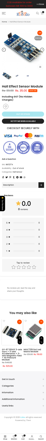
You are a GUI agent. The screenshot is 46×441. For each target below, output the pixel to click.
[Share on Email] (21, 177)
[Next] (42, 50)
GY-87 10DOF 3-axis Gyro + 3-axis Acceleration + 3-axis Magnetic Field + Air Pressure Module (12, 354)
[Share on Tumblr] (14, 177)
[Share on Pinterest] (10, 177)
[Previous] (4, 50)
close (41, 4)
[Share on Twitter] (6, 177)
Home (4, 22)
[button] (23, 223)
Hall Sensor (17, 172)
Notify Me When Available (23, 121)
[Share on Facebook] (3, 177)
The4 (28, 420)
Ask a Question (9, 159)
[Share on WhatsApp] (24, 177)
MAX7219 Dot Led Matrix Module (32, 350)
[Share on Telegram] (17, 177)
